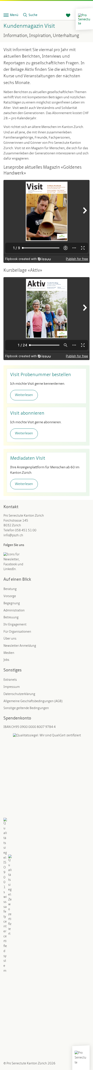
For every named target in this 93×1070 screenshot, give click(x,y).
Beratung (10, 589)
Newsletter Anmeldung (19, 646)
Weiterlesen (24, 395)
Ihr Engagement (14, 624)
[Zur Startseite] (84, 19)
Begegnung (11, 603)
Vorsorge (9, 596)
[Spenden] (68, 15)
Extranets (10, 680)
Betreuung (11, 617)
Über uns (9, 638)
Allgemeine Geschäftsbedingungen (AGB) (33, 701)
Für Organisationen (17, 632)
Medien (8, 653)
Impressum (11, 687)
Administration (14, 610)
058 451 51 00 (25, 530)
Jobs (6, 660)
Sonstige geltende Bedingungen (26, 708)
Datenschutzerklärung (19, 694)
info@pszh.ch (13, 535)
